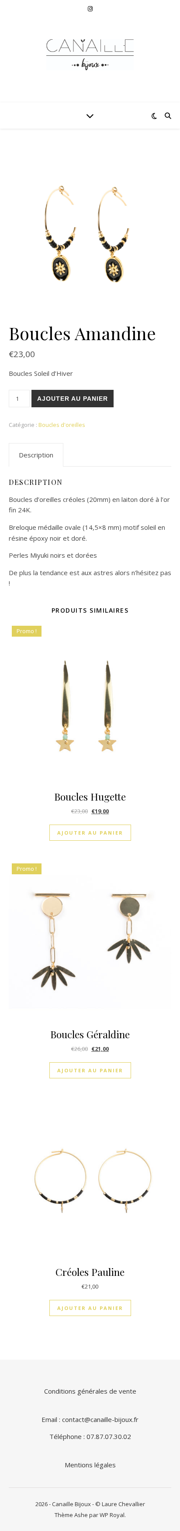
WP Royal (112, 1515)
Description (36, 454)
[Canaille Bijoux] (90, 54)
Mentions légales (90, 1464)
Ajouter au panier (72, 398)
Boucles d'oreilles (61, 425)
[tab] (36, 455)
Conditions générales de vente (90, 1391)
